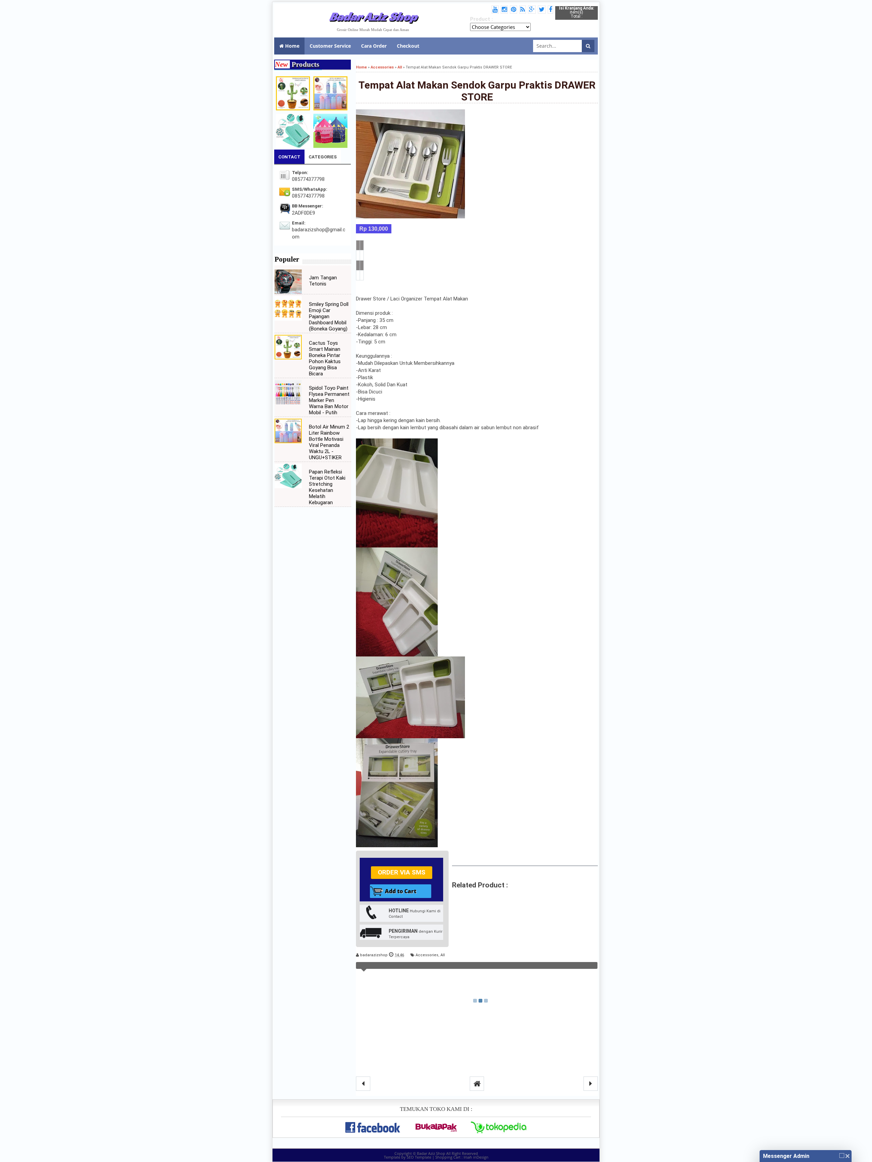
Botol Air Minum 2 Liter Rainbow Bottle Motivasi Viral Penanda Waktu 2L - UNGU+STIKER (329, 442)
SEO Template (419, 1157)
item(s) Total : (576, 12)
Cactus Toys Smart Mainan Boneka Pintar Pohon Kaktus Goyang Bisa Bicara (325, 358)
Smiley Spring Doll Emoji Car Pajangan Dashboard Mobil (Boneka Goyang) (328, 316)
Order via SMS (401, 872)
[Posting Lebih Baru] (363, 1083)
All (442, 955)
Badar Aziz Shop (373, 16)
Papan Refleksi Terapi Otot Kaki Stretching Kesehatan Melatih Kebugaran (327, 487)
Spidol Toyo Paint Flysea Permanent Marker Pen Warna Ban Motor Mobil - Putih (329, 400)
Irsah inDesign (476, 1157)
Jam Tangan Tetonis (323, 281)
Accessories (427, 955)
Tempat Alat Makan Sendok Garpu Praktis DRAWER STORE (476, 91)
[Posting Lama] (590, 1083)
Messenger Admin (786, 1156)
